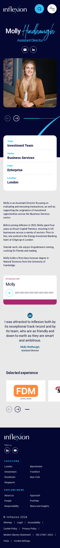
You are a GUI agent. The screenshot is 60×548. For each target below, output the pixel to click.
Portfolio (34, 500)
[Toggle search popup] (39, 9)
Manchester (36, 466)
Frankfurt (35, 471)
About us (9, 495)
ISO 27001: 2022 (44, 534)
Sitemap (8, 522)
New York (35, 477)
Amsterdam (10, 471)
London (8, 466)
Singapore (9, 482)
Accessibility (34, 522)
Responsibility (11, 506)
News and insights (39, 506)
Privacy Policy (29, 528)
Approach (35, 495)
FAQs (6, 541)
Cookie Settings (22, 541)
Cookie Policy (10, 528)
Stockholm (9, 477)
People (7, 500)
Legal (20, 522)
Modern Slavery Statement (17, 534)
